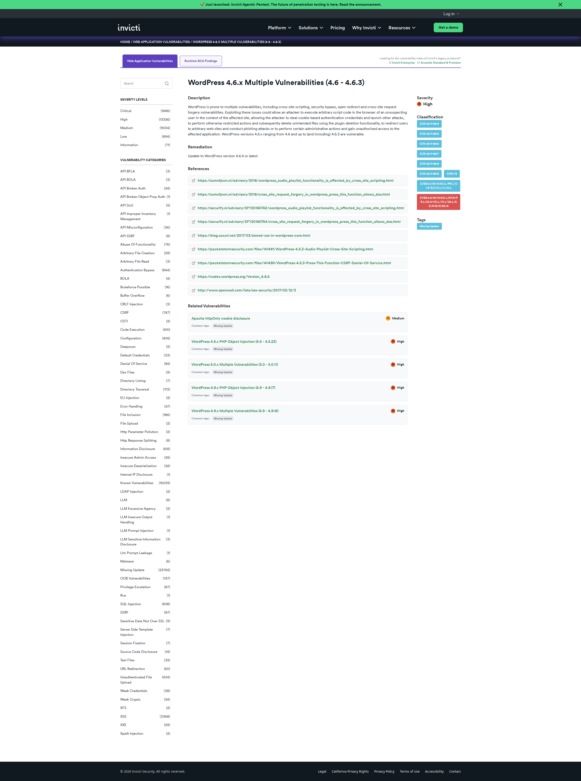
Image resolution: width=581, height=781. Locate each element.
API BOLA (145, 180)
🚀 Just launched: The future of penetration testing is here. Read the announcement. (290, 4)
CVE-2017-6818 (429, 163)
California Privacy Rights (350, 771)
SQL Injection (145, 604)
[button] (451, 13)
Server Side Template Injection (145, 632)
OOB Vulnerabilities (145, 578)
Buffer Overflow (145, 295)
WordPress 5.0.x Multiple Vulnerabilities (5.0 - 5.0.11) (235, 364)
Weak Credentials (145, 691)
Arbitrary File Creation (145, 253)
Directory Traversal (145, 389)
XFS (145, 708)
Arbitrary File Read (145, 261)
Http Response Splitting (145, 440)
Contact (455, 771)
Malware (145, 561)
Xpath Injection (145, 733)
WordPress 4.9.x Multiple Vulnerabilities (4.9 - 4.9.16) (235, 411)
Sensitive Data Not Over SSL (145, 621)
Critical (145, 111)
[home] (129, 27)
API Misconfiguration (145, 227)
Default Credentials (145, 355)
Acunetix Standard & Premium (441, 62)
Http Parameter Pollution (145, 432)
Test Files (145, 660)
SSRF (145, 612)
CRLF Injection (145, 304)
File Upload (145, 423)
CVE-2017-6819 (429, 173)
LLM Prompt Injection (145, 531)
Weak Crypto (145, 699)
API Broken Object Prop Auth (145, 197)
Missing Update (145, 570)
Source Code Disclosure (145, 652)
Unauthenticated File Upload (145, 679)
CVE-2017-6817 (429, 153)
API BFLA (145, 171)
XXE (145, 725)
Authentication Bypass (145, 270)
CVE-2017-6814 (429, 123)
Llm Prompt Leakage (145, 553)
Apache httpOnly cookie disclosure (221, 318)
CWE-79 (452, 173)
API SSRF (145, 236)
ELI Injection (145, 398)
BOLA (145, 278)
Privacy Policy (384, 771)
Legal (322, 771)
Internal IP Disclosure (145, 475)
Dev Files (145, 372)
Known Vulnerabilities (145, 483)
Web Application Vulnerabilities (161, 42)
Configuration (145, 338)
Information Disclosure (145, 449)
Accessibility (434, 771)
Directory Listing (145, 381)
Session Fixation (145, 643)
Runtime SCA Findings (201, 61)
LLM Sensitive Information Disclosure (145, 542)
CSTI (145, 321)
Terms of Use (410, 771)
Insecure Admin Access (145, 457)
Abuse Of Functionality (145, 244)
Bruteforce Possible (145, 287)
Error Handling (145, 406)
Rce (145, 595)
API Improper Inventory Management (145, 216)
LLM (145, 500)
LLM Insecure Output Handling (145, 519)
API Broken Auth (145, 188)
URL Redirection (145, 669)
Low (145, 136)
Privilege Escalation (145, 587)
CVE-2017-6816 (429, 143)
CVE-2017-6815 (429, 133)
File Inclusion (145, 415)
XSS (145, 716)
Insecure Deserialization (145, 466)
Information (145, 145)
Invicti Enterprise (403, 62)
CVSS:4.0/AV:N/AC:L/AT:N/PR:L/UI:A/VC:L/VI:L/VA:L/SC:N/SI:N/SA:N (439, 202)
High (145, 119)
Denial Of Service (145, 364)
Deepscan (145, 347)
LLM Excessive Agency (145, 509)
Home (125, 42)
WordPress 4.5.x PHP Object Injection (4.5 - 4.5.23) (234, 341)
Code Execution (145, 330)
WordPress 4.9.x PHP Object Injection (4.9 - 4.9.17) (233, 388)
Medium (145, 128)
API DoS (145, 205)
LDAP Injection (145, 492)
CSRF (145, 313)
